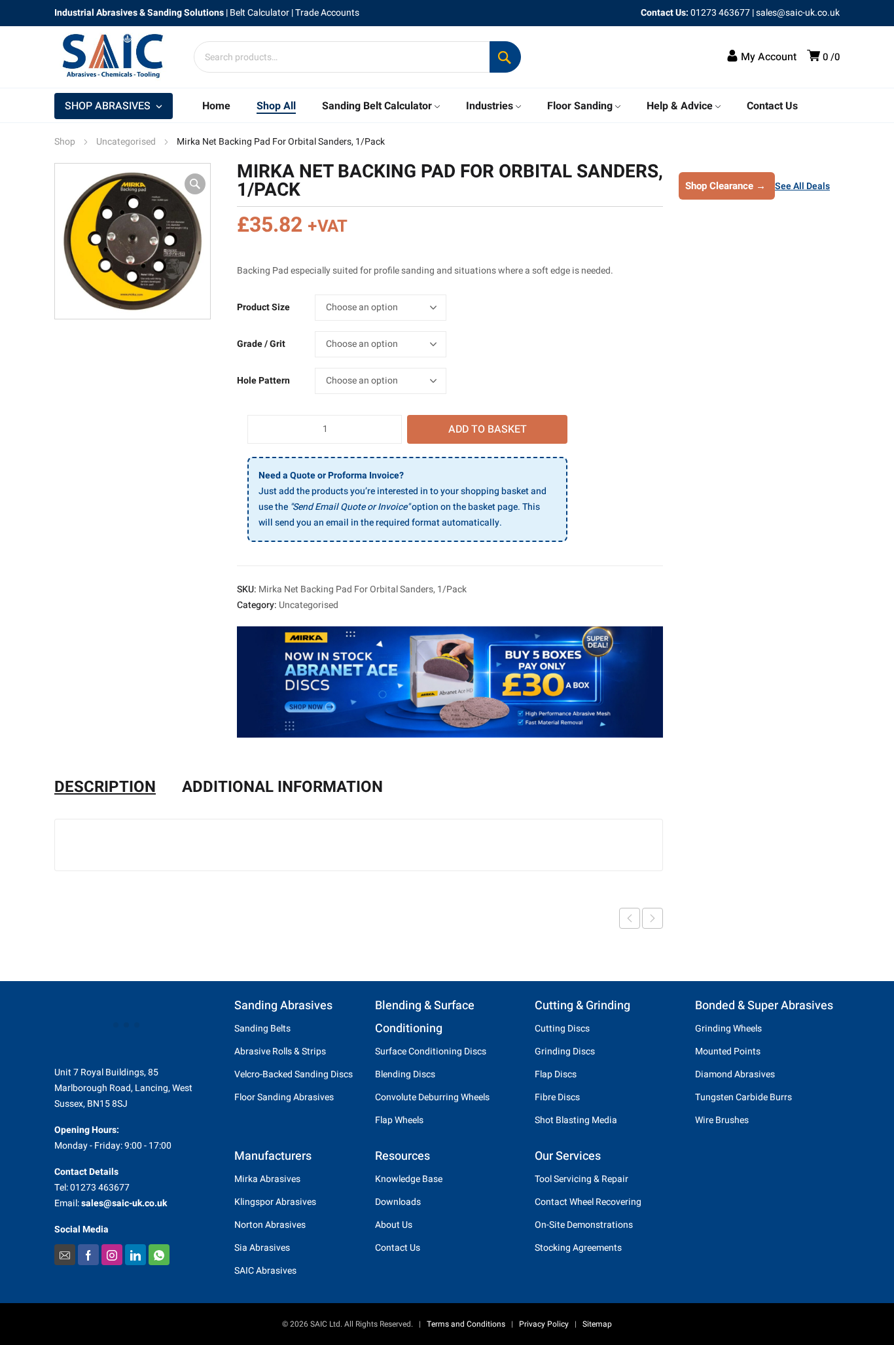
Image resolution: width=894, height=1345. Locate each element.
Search (505, 57)
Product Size (263, 307)
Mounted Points (727, 1051)
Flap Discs (556, 1074)
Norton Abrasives (270, 1225)
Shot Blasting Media (576, 1120)
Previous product (629, 918)
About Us (393, 1225)
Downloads (398, 1202)
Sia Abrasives (262, 1248)
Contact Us (397, 1248)
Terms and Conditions (466, 1324)
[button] (195, 183)
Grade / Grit (261, 344)
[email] (64, 1254)
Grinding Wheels (728, 1028)
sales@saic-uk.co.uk (798, 13)
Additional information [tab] (282, 787)
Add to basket (487, 429)
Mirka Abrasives (267, 1179)
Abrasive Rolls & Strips (280, 1051)
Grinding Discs (565, 1051)
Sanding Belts (262, 1028)
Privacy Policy (544, 1324)
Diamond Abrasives (735, 1074)
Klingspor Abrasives (275, 1202)
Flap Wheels (399, 1120)
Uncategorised (126, 142)
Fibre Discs (557, 1097)
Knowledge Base (408, 1179)
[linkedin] (135, 1254)
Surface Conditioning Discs (430, 1051)
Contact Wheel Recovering (588, 1202)
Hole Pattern (263, 380)
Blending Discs (405, 1074)
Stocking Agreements (578, 1248)
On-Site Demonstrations (584, 1225)
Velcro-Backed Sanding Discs (293, 1074)
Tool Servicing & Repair (581, 1179)
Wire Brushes (722, 1120)
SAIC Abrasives (265, 1271)
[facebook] (88, 1254)
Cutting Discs (562, 1028)
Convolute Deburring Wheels (432, 1097)
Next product (652, 918)
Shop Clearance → (725, 186)
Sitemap (597, 1324)
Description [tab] (105, 787)
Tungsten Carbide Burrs (743, 1097)
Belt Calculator (259, 13)
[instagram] (111, 1254)
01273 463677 (720, 13)
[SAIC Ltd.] (119, 57)
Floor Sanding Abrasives (284, 1097)
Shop (64, 142)
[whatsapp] (159, 1254)
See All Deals (802, 186)
